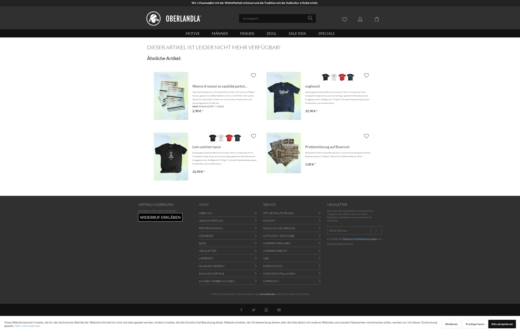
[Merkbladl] (345, 19)
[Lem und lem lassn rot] (229, 138)
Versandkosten (267, 294)
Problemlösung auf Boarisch (327, 147)
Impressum (270, 281)
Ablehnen (451, 324)
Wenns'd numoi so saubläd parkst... (219, 86)
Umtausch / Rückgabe (278, 235)
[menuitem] (277, 18)
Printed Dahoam (211, 228)
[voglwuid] (283, 96)
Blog (202, 243)
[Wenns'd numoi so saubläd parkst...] (171, 96)
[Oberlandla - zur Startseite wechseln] (173, 18)
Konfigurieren (475, 324)
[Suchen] (311, 18)
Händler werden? (212, 266)
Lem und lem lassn (206, 147)
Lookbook (206, 235)
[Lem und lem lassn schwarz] (213, 138)
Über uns (205, 213)
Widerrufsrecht (275, 250)
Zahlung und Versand (279, 228)
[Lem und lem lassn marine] (237, 138)
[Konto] (364, 19)
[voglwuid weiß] (334, 77)
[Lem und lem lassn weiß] (221, 138)
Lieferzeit (206, 258)
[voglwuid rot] (342, 77)
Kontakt (269, 220)
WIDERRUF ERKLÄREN (160, 217)
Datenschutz (272, 266)
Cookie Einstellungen (279, 273)
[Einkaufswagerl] (380, 19)
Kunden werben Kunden (217, 281)
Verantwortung (211, 220)
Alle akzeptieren (502, 324)
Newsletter (207, 250)
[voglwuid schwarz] (326, 77)
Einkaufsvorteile (211, 273)
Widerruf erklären (277, 243)
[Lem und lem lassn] (171, 157)
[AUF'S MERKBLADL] (366, 75)
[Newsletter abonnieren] (376, 230)
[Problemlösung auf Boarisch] (283, 153)
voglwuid (312, 86)
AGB (265, 258)
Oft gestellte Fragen (278, 213)
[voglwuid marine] (350, 77)
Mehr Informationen (27, 326)
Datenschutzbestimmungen (360, 239)
